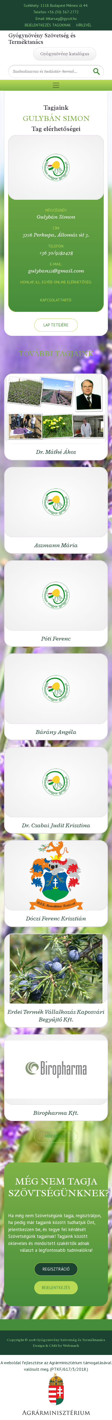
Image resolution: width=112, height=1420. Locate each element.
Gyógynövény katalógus (64, 54)
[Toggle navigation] (56, 85)
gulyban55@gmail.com (56, 270)
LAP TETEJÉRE (56, 325)
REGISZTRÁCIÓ (56, 1269)
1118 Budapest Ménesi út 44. (64, 5)
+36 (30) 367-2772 (63, 12)
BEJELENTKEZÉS (56, 1287)
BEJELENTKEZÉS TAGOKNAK (48, 25)
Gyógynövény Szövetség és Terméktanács (42, 38)
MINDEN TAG (56, 1136)
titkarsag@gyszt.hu (61, 18)
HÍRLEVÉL (84, 25)
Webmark (71, 1345)
